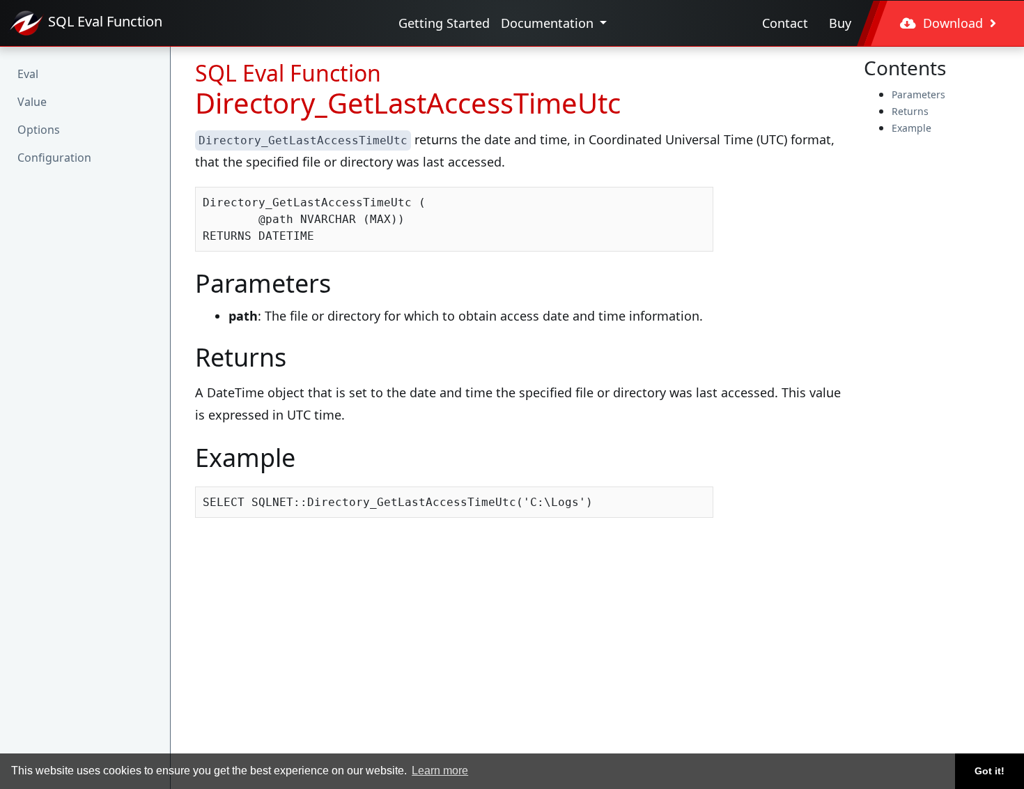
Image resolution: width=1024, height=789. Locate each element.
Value (32, 101)
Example (911, 128)
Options (38, 129)
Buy (840, 23)
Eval (27, 74)
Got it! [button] (989, 770)
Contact (785, 23)
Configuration (54, 157)
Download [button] (953, 23)
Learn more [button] (440, 770)
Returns (910, 111)
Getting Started (444, 23)
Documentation (549, 23)
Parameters (918, 94)
